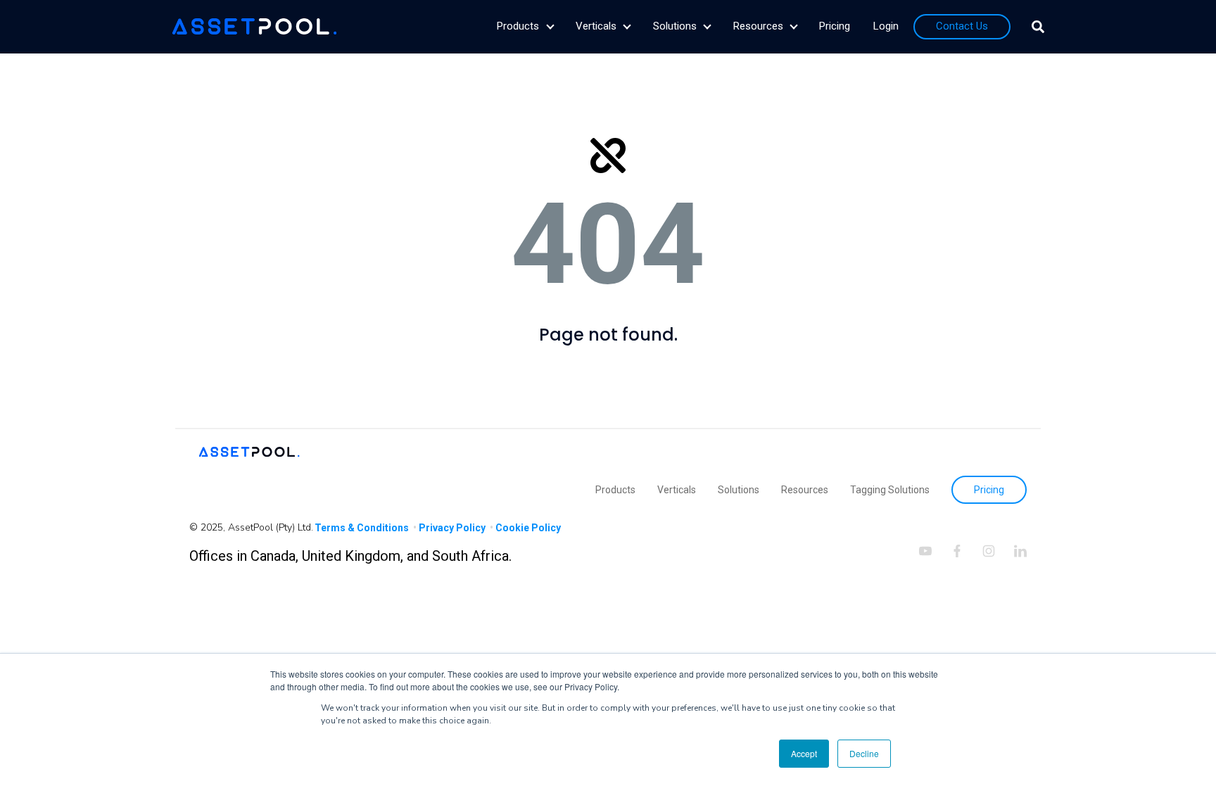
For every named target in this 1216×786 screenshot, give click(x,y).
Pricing (834, 26)
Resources (758, 26)
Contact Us (962, 26)
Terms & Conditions (363, 527)
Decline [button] (864, 753)
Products (518, 26)
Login (886, 26)
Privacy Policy (453, 527)
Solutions (675, 26)
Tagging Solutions (890, 489)
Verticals (596, 26)
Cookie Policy (528, 527)
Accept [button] (804, 753)
